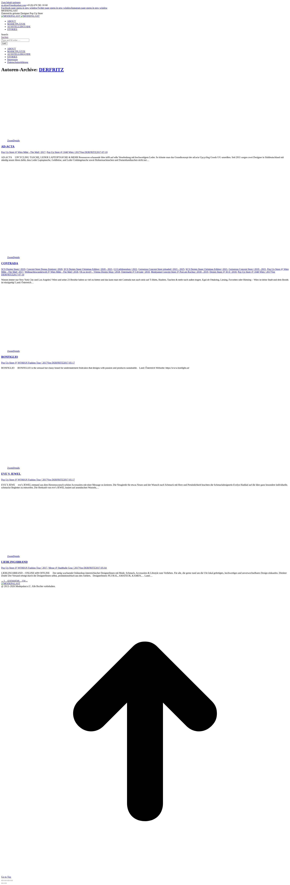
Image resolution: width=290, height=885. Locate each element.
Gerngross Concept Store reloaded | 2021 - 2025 (161, 269)
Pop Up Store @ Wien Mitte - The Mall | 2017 (23, 152)
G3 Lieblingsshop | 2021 (125, 269)
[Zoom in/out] (11, 880)
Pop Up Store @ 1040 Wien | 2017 (63, 152)
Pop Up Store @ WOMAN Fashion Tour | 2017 (24, 362)
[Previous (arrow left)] (2, 883)
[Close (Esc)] (2, 880)
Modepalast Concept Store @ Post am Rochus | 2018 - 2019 (179, 272)
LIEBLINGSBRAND (14, 562)
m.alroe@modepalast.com (13, 5)
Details (16, 140)
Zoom (10, 140)
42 (8, 581)
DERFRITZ (51, 69)
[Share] (5, 880)
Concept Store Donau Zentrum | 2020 (45, 269)
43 (11, 581)
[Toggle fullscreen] (8, 880)
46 (18, 581)
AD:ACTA (7, 146)
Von (88, 152)
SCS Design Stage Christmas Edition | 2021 (206, 269)
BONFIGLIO (9, 356)
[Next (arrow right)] (5, 883)
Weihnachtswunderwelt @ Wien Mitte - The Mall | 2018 (51, 272)
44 (13, 581)
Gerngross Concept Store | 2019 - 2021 (247, 269)
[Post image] (54, 138)
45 (15, 581)
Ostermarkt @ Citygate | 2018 (135, 272)
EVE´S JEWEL (11, 473)
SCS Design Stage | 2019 (13, 269)
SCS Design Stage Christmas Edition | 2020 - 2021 (88, 269)
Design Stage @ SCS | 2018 (223, 272)
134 (23, 581)
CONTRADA (9, 263)
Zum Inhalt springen (11, 2)
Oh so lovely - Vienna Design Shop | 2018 (99, 272)
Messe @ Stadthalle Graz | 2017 (63, 568)
